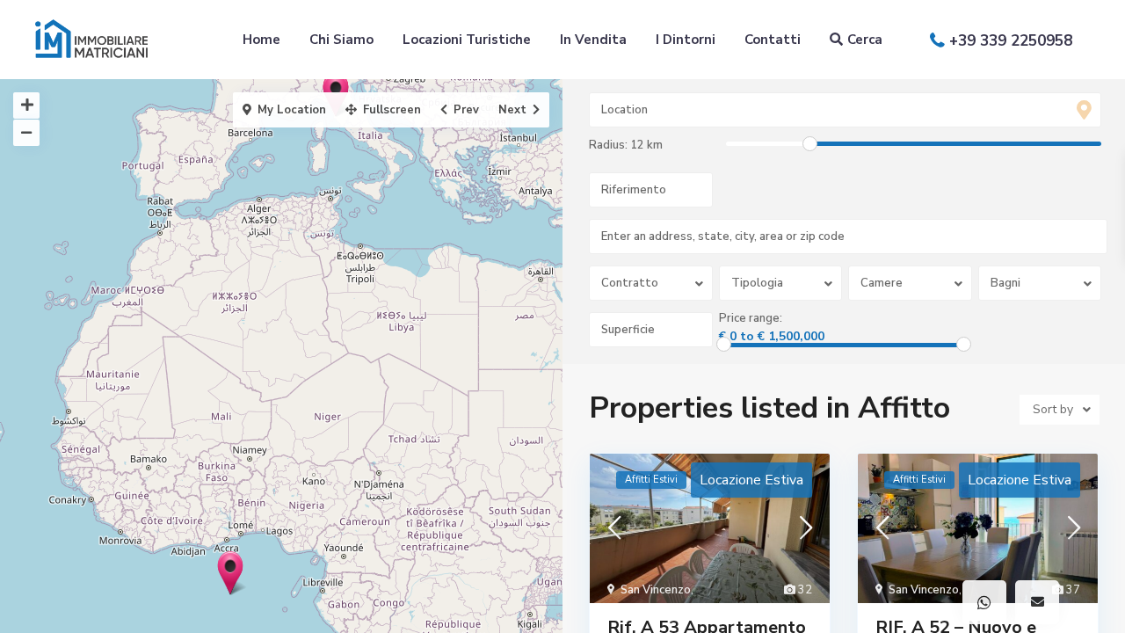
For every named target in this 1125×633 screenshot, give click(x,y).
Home (261, 39)
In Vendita (593, 39)
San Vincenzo (656, 590)
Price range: (750, 318)
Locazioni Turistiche (467, 39)
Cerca (864, 39)
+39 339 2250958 (1010, 41)
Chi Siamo (341, 39)
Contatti (772, 39)
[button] (984, 602)
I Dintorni (685, 39)
